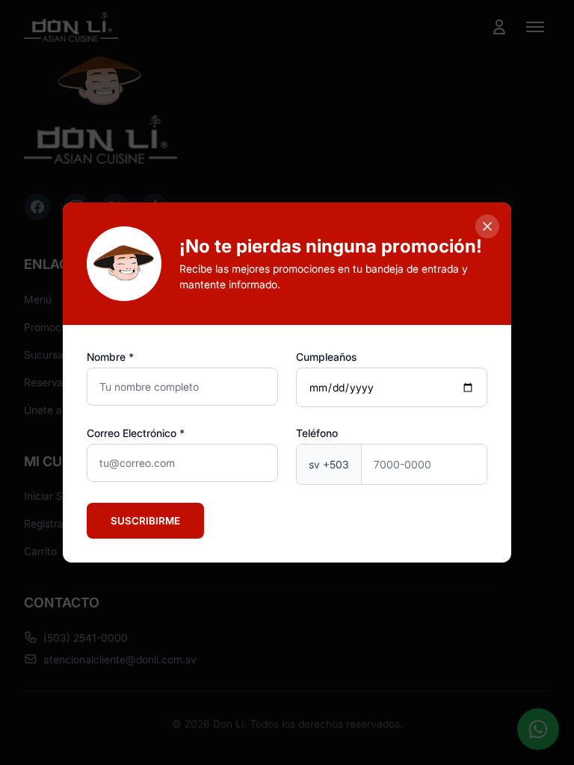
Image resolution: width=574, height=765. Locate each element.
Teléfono (317, 433)
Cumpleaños (326, 356)
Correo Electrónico (131, 433)
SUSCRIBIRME (145, 521)
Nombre (106, 356)
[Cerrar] (487, 226)
